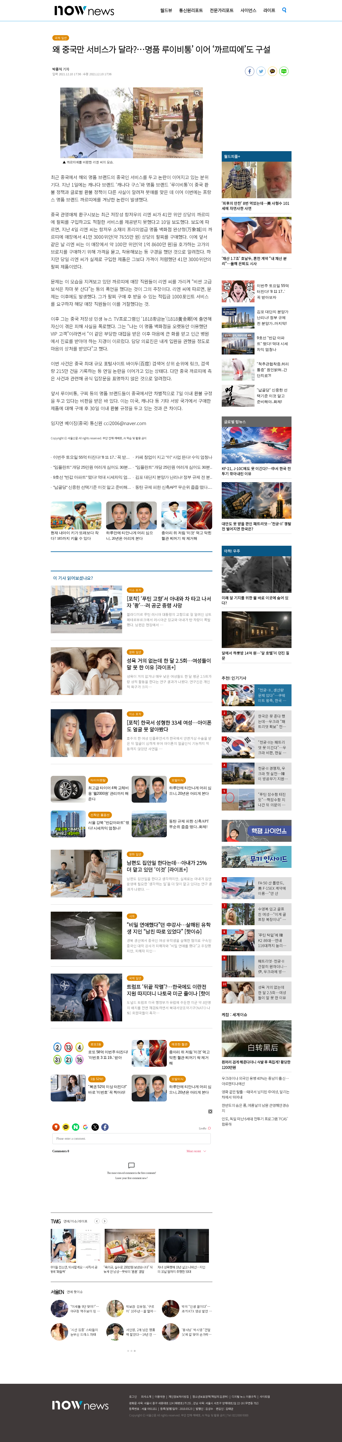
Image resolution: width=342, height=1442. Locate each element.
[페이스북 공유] (249, 74)
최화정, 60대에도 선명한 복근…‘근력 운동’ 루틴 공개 (141, 1334)
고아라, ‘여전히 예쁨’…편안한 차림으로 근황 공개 (84, 1334)
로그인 (133, 1396)
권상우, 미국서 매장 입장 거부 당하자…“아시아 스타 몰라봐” (197, 1334)
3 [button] (135, 1351)
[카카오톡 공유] (272, 74)
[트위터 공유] (261, 74)
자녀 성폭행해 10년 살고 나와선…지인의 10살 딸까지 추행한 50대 (90, 1269)
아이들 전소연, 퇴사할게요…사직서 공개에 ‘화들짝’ (196, 1311)
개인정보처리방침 (178, 1396)
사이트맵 (265, 1396)
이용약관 (160, 1396)
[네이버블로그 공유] (283, 74)
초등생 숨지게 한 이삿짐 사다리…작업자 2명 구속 (198, 1269)
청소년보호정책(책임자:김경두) (210, 1396)
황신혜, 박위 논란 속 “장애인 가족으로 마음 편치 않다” (141, 1311)
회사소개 (146, 1396)
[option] (91, 1253)
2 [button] (131, 1351)
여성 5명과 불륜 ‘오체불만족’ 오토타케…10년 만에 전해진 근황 (143, 1269)
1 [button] (128, 1351)
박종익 (57, 69)
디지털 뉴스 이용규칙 (244, 1396)
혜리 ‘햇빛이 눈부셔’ (87, 1308)
